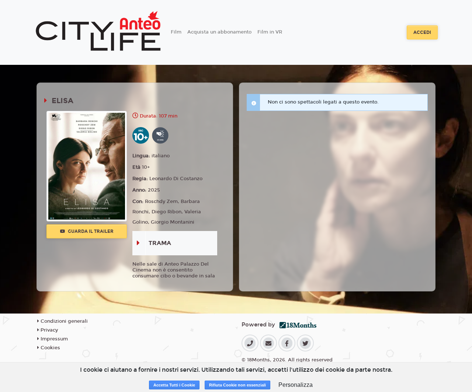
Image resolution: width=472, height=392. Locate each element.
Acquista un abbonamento (219, 32)
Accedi (422, 32)
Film (176, 32)
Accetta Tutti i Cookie (174, 385)
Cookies (49, 348)
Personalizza (295, 385)
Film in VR (269, 32)
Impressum (53, 339)
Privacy (48, 330)
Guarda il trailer (90, 231)
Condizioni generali (63, 321)
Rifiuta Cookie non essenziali (237, 385)
